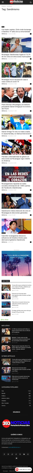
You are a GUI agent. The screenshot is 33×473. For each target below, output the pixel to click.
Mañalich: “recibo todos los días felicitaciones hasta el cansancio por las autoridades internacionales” (21, 339)
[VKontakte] (24, 454)
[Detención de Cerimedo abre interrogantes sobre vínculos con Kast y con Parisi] (6, 296)
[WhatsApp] (27, 454)
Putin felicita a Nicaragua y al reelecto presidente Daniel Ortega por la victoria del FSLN (16, 107)
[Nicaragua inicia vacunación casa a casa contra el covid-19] (16, 70)
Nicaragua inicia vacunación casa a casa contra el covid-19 (15, 81)
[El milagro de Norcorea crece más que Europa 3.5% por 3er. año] (6, 313)
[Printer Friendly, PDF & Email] (4, 320)
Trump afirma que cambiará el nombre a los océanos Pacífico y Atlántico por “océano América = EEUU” (21, 287)
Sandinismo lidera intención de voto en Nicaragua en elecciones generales (16, 212)
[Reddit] (12, 454)
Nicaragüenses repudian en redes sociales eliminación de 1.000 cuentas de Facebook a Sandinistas (16, 186)
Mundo (3, 76)
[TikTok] (16, 454)
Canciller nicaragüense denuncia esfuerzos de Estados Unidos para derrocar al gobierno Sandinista (14, 238)
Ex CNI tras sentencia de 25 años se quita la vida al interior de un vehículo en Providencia (21, 330)
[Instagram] (8, 454)
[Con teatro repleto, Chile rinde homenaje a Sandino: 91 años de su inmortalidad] (16, 20)
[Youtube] (16, 458)
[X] (20, 454)
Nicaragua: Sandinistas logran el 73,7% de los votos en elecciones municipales (16, 56)
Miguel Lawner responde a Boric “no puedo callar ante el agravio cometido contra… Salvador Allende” (21, 347)
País (3, 26)
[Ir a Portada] (16, 424)
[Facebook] (4, 454)
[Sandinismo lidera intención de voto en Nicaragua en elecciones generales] (16, 201)
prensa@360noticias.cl (14, 447)
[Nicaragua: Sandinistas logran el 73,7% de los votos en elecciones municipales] (16, 45)
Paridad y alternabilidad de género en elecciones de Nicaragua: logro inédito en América (16, 159)
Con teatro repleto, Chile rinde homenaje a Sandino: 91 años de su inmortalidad (16, 31)
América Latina (5, 51)
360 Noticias (4, 33)
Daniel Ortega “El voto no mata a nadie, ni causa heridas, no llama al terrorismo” (16, 133)
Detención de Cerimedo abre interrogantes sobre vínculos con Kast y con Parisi (21, 295)
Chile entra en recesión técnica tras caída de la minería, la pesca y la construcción (21, 303)
